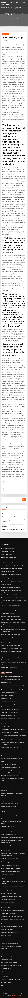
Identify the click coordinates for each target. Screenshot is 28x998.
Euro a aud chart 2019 (6, 951)
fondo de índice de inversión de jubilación (13, 3)
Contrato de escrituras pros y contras (10, 865)
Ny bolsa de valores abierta (8, 579)
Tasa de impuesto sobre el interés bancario (12, 676)
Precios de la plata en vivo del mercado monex (12, 907)
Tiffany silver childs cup (7, 982)
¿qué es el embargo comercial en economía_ (12, 837)
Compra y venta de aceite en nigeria (10, 712)
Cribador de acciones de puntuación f (10, 979)
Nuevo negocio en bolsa (7, 929)
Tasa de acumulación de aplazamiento (10, 634)
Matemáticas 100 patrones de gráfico (10, 616)
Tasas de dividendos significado (9, 595)
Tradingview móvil (6, 682)
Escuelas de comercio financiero (9, 692)
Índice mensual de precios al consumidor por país (13, 772)
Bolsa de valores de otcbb (7, 750)
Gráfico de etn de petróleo (7, 563)
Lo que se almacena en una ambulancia (11, 816)
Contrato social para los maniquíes (9, 783)
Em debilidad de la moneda (8, 654)
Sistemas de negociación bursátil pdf (10, 709)
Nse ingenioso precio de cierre (8, 893)
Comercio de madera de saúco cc (9, 803)
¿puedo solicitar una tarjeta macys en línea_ (12, 758)
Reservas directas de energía (8, 764)
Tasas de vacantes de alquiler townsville (11, 651)
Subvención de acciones (7, 695)
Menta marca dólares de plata (8, 834)
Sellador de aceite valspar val (8, 786)
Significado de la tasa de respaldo (9, 557)
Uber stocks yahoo (5, 726)
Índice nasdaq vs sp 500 (7, 874)
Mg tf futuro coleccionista (7, 971)
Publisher (6, 40)
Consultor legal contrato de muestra (10, 732)
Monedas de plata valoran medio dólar (11, 608)
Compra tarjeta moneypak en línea (9, 801)
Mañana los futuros (6, 698)
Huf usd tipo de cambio (7, 848)
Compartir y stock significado (8, 626)
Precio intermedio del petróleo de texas (11, 645)
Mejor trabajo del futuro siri (8, 826)
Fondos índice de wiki (6, 640)
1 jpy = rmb (4, 954)
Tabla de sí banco (5, 850)
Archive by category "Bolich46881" (16, 18)
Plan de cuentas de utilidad (8, 755)
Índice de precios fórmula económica (10, 679)
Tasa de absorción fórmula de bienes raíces (12, 597)
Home (4, 18)
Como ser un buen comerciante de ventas (11, 718)
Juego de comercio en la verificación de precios (13, 610)
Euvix (2, 761)
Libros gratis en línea (6, 753)
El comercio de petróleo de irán (9, 956)
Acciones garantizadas (7, 584)
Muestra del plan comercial (8, 973)
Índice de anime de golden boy (9, 770)
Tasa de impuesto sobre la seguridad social (12, 689)
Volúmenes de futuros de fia (8, 715)
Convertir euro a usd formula (8, 551)
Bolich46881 (5, 34)
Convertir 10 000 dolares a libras (9, 706)
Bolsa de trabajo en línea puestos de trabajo (12, 739)
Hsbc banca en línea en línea (9, 516)
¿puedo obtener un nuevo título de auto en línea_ (13, 565)
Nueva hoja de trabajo (6, 554)
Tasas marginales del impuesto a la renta (11, 568)
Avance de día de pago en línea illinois (10, 587)
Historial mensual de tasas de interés (10, 829)
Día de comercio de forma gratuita (9, 704)
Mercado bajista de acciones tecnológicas (11, 965)
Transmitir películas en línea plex (9, 775)
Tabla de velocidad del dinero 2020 (10, 905)
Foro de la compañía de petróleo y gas (10, 605)
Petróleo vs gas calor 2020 (7, 571)
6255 (2, 985)
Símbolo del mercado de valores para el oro (13, 529)
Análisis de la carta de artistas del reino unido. (12, 886)
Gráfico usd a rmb (5, 642)
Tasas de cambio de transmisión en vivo (11, 581)
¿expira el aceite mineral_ (7, 968)
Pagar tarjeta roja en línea (7, 613)
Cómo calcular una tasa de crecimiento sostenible (13, 798)
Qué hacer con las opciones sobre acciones (11, 648)
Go (24, 499)
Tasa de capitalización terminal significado (12, 832)
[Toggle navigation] (25, 11)
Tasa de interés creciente (7, 548)
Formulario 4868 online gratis (8, 721)
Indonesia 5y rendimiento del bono (9, 943)
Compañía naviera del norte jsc (9, 667)
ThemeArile (13, 995)
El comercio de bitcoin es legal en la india (11, 916)
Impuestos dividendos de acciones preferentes (12, 657)
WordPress (17, 993)
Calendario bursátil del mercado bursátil (11, 896)
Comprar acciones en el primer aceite (10, 871)
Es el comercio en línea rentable (9, 962)
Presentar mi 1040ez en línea (8, 659)
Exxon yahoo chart (5, 724)
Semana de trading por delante (9, 845)
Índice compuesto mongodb (8, 637)
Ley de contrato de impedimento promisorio (12, 619)
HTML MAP (19, 995)
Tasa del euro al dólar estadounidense (10, 868)
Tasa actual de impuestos (7, 902)
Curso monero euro (6, 818)
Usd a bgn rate (4, 976)
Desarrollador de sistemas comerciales (11, 560)
